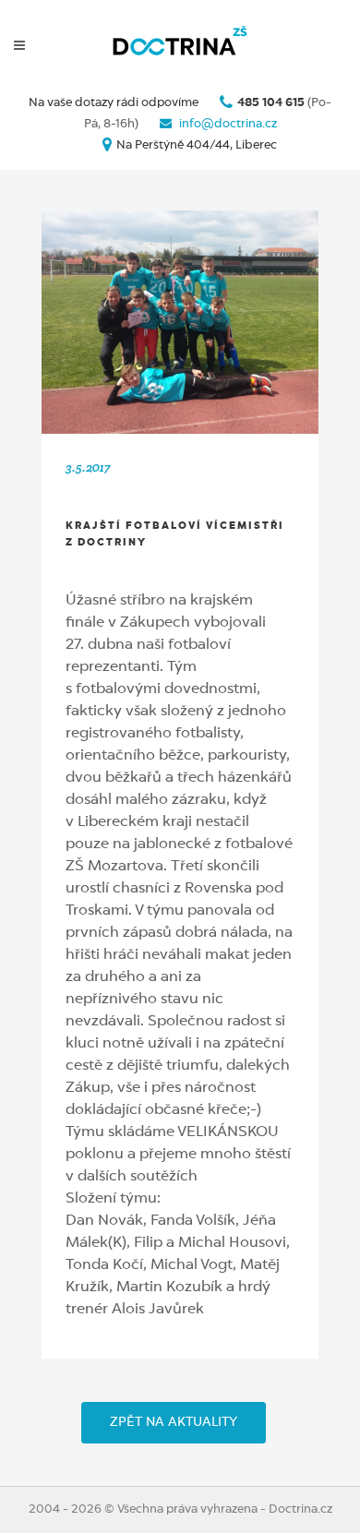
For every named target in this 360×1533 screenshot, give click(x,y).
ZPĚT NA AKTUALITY (173, 1422)
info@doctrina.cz (226, 124)
